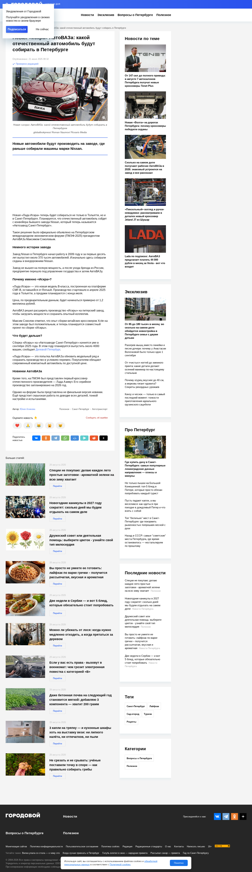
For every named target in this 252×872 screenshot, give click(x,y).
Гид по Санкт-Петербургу (196, 853)
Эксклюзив (105, 15)
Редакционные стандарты (148, 846)
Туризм (148, 714)
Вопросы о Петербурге (135, 15)
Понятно (179, 863)
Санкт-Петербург (136, 706)
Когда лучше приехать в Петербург (81, 853)
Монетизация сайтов (16, 846)
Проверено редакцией (26, 64)
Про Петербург (140, 429)
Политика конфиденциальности (46, 846)
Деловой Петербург (48, 349)
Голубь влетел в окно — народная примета (124, 853)
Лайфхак (154, 706)
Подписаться (17, 29)
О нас (168, 846)
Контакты (179, 846)
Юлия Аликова (27, 409)
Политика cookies (110, 846)
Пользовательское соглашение (82, 846)
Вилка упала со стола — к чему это (41, 853)
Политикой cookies (120, 864)
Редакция (127, 846)
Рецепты (131, 721)
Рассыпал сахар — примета (165, 853)
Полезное (163, 15)
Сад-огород (133, 714)
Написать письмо (196, 846)
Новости (87, 15)
